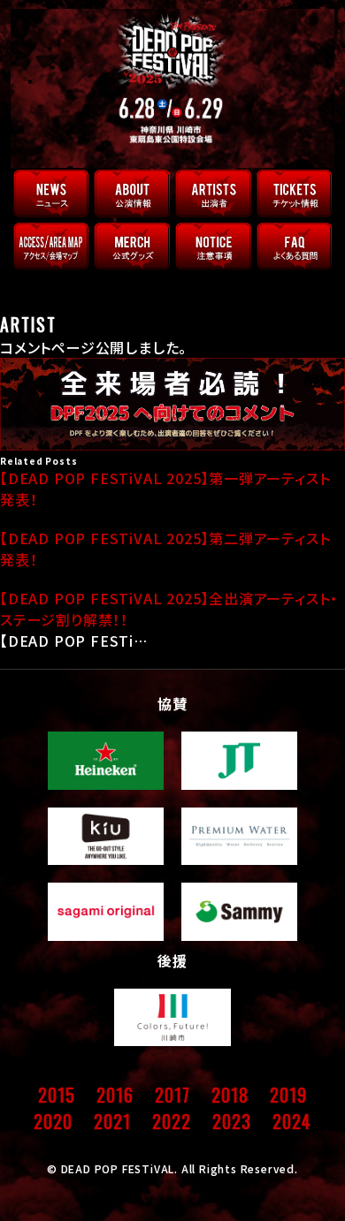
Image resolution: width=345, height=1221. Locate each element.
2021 (112, 1121)
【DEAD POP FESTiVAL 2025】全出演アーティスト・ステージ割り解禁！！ (169, 609)
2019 (288, 1094)
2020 (53, 1121)
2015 (56, 1094)
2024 (291, 1121)
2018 (229, 1094)
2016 (114, 1094)
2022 (171, 1121)
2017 (172, 1094)
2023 (231, 1121)
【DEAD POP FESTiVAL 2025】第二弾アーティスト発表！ (165, 548)
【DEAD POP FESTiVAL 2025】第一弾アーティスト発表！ (165, 488)
